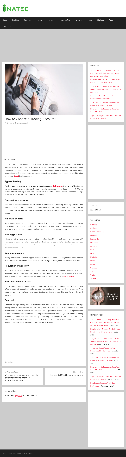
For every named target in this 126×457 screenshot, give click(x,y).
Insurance (50, 20)
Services (93, 268)
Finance (39, 20)
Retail (92, 264)
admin (26, 123)
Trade (111, 20)
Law (92, 250)
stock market (68, 276)
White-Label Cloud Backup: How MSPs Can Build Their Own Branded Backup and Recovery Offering (105, 73)
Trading (10, 362)
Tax (91, 272)
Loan (90, 20)
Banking (15, 20)
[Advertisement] (63, 45)
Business (27, 20)
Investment (79, 20)
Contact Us (7, 26)
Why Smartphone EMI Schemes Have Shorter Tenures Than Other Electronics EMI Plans (105, 89)
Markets (100, 20)
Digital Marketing (97, 232)
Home (5, 20)
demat (16, 176)
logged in (18, 396)
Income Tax (65, 20)
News (92, 261)
